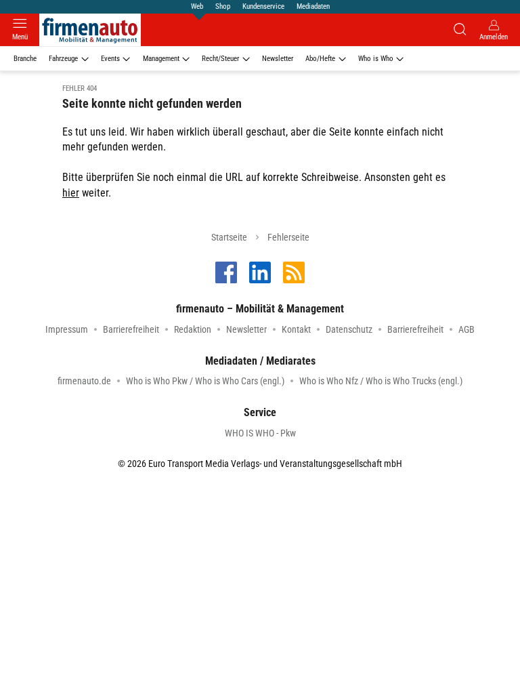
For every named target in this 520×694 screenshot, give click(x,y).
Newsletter (277, 58)
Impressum (66, 329)
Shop (222, 6)
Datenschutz (349, 329)
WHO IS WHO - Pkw (260, 433)
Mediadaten (313, 6)
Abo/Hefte (320, 58)
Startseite (229, 237)
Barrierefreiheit (131, 329)
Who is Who (375, 58)
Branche (25, 58)
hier (70, 192)
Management (161, 58)
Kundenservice (263, 6)
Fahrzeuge (63, 58)
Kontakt (296, 329)
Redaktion (192, 329)
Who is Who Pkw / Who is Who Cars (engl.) (205, 380)
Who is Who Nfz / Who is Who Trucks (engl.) (380, 380)
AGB (466, 329)
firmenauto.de (84, 380)
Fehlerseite (288, 237)
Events (110, 58)
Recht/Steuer (220, 58)
